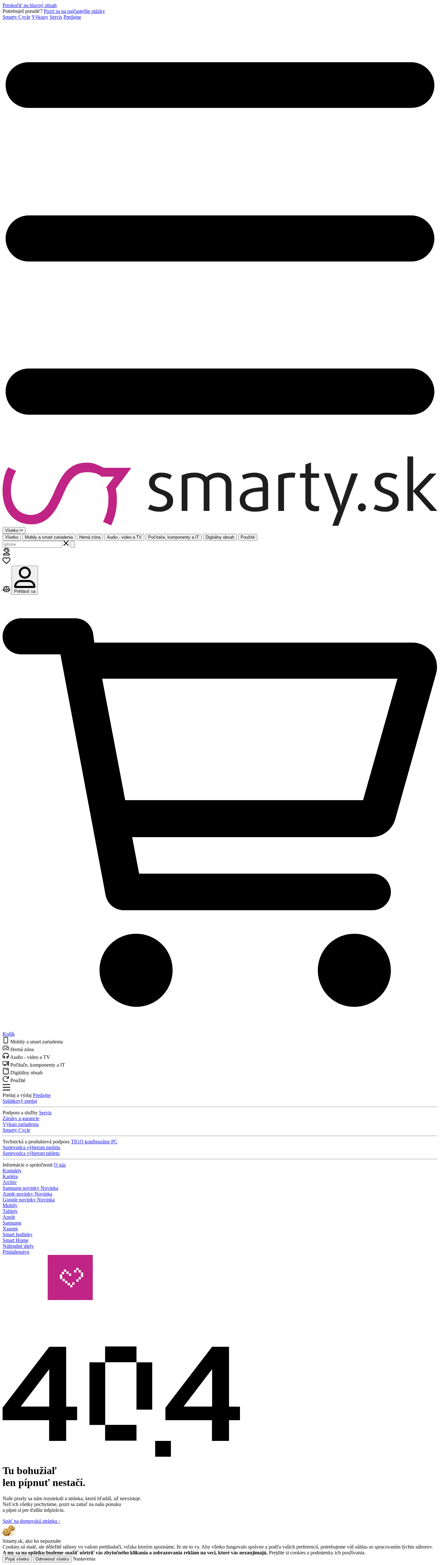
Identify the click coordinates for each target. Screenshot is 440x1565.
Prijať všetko (17, 1559)
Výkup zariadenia (21, 1124)
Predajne (72, 17)
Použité (248, 537)
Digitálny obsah (220, 537)
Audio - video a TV (124, 537)
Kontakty (12, 1170)
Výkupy (40, 17)
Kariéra (10, 1176)
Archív (10, 1182)
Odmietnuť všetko (52, 1559)
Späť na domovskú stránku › (31, 1521)
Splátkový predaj (20, 1101)
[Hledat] (72, 544)
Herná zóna (89, 537)
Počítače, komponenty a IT (173, 537)
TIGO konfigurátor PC (94, 1141)
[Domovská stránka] (220, 491)
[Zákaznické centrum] (6, 553)
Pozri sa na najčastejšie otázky (74, 11)
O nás (60, 1165)
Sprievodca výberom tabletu (31, 1153)
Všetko (11, 537)
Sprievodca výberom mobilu (31, 1147)
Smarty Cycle (16, 17)
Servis (56, 17)
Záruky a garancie (21, 1118)
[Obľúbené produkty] (6, 562)
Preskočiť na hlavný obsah (30, 5)
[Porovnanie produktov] (7, 591)
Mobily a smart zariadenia (49, 537)
